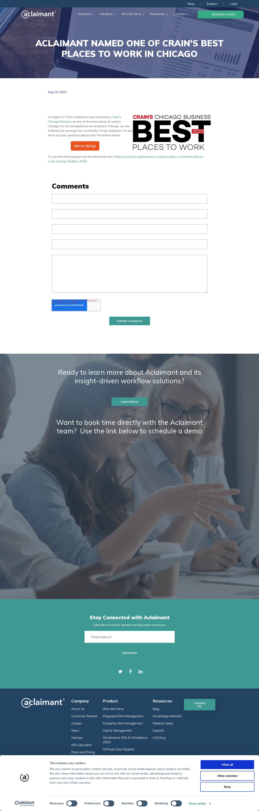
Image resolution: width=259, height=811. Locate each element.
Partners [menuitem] (77, 738)
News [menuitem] (75, 730)
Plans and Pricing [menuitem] (83, 752)
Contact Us (200, 704)
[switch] (108, 803)
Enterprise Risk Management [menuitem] (123, 723)
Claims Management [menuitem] (117, 730)
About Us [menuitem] (77, 709)
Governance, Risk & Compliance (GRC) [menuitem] (125, 740)
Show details (197, 803)
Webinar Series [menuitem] (163, 723)
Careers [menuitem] (76, 723)
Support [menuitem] (212, 3)
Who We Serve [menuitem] (113, 709)
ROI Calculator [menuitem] (81, 745)
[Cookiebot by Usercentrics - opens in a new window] (24, 803)
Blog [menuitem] (191, 3)
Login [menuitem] (234, 3)
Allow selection (227, 775)
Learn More (129, 401)
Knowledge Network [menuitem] (167, 716)
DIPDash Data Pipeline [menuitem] (118, 749)
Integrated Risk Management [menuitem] (123, 716)
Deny (227, 786)
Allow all (227, 764)
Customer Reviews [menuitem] (84, 716)
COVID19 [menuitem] (159, 738)
